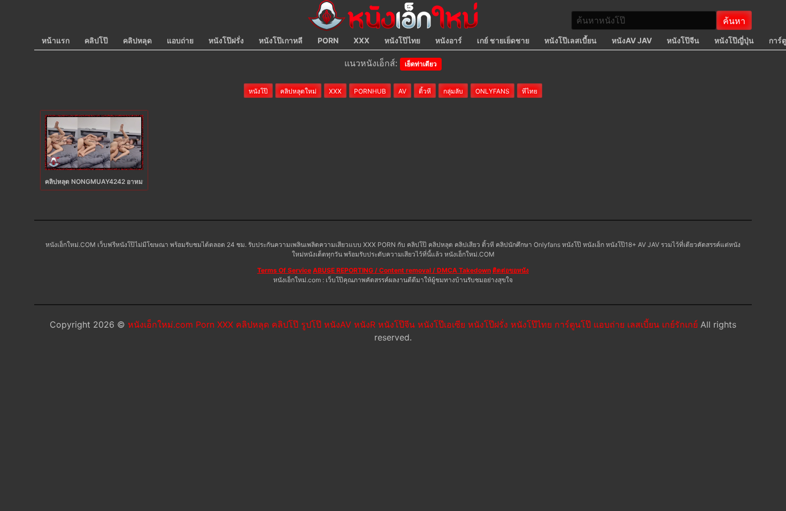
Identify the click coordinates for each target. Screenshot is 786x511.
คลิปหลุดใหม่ (298, 91)
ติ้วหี (425, 91)
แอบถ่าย (180, 40)
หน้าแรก (56, 40)
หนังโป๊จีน (683, 40)
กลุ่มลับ (453, 91)
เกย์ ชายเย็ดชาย (503, 40)
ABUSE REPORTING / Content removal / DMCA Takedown (402, 270)
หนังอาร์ (448, 40)
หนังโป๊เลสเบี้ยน (570, 40)
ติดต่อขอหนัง (510, 270)
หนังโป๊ (258, 91)
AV (402, 91)
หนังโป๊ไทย (402, 40)
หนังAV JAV (632, 40)
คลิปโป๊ (96, 40)
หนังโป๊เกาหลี (281, 40)
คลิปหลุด (137, 40)
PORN (328, 40)
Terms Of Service (284, 270)
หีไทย (529, 91)
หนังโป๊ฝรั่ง (226, 40)
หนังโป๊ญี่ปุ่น (734, 40)
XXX (361, 40)
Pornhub (370, 91)
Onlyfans (492, 91)
